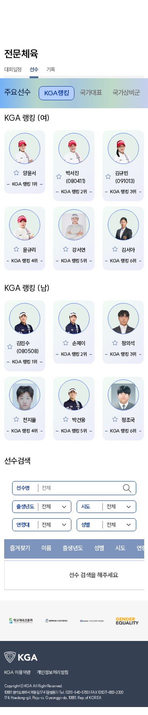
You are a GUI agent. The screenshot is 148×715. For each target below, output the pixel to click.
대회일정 (13, 69)
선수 (34, 69)
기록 (50, 69)
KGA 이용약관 (17, 672)
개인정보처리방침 (53, 672)
